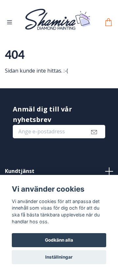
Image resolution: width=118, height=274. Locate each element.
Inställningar (59, 257)
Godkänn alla (59, 240)
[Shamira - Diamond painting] (68, 27)
